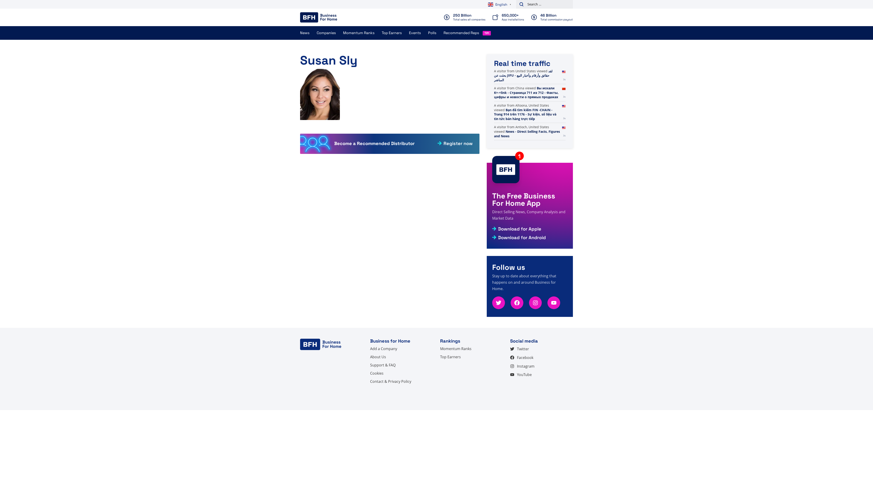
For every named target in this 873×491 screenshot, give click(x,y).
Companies (326, 32)
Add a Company (383, 348)
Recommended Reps (461, 32)
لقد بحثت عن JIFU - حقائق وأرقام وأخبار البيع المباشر (523, 97)
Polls (432, 32)
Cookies (377, 373)
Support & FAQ (383, 365)
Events (415, 32)
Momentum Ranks (358, 32)
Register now (458, 143)
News (304, 32)
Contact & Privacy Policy (390, 381)
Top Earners (392, 32)
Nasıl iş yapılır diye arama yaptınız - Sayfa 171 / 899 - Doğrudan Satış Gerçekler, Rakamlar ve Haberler (526, 78)
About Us (378, 356)
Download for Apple (519, 229)
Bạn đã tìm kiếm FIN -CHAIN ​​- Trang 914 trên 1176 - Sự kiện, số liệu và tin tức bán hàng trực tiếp (525, 136)
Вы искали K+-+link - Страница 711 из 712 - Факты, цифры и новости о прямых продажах (526, 114)
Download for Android (522, 237)
